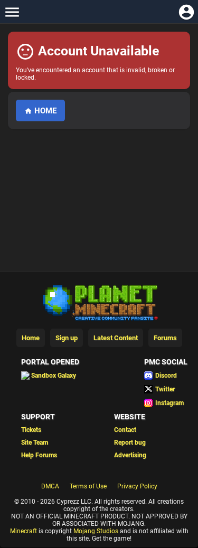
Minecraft (23, 531)
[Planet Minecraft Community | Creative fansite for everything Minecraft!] (99, 301)
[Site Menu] (12, 12)
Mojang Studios (95, 531)
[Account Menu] (186, 12)
